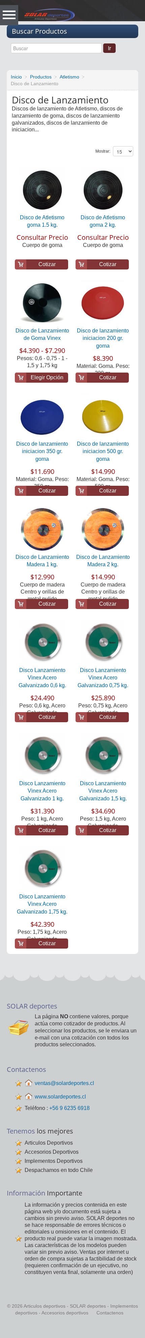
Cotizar (47, 264)
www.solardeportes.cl (60, 1097)
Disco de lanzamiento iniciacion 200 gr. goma (103, 338)
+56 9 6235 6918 (69, 1108)
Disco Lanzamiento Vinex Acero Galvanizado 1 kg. (42, 791)
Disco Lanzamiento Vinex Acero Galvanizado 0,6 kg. (42, 677)
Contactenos (109, 1312)
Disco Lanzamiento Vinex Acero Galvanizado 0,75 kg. (103, 677)
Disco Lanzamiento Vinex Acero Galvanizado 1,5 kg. (103, 791)
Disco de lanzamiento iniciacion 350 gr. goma (42, 451)
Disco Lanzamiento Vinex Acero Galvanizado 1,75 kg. (42, 904)
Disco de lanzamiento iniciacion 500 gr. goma (103, 451)
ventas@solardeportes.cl (64, 1083)
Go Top (73, 1328)
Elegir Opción (47, 377)
